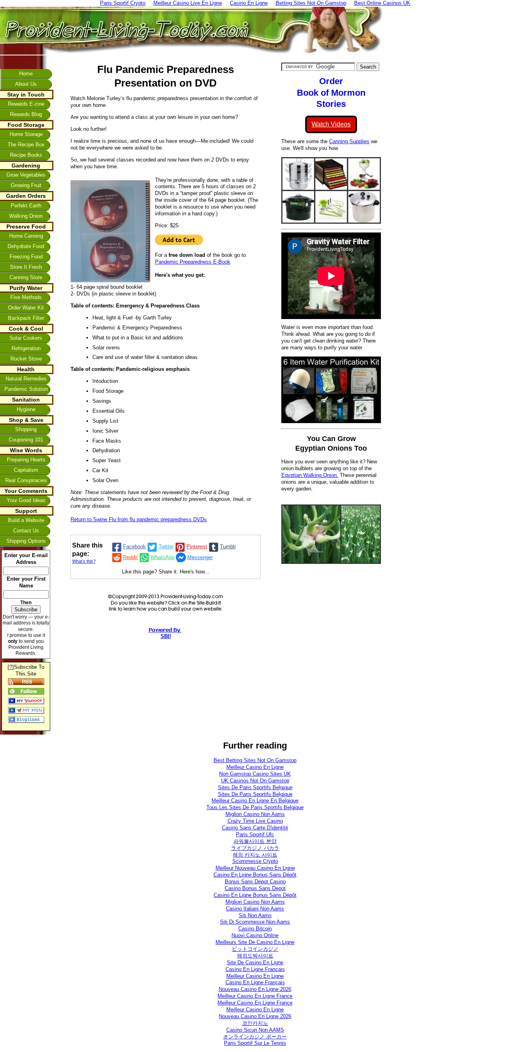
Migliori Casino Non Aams (255, 814)
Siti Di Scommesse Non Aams (255, 922)
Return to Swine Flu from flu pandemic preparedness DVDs (139, 519)
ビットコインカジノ (255, 949)
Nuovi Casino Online (255, 935)
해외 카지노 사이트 (255, 855)
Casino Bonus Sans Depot (255, 888)
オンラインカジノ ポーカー (255, 1037)
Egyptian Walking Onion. (309, 475)
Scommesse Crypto (255, 861)
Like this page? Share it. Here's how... (165, 572)
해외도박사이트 (255, 956)
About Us (26, 84)
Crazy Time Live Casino (255, 821)
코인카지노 (255, 1023)
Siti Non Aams (255, 915)
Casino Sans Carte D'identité (255, 828)
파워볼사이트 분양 (255, 841)
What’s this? (84, 561)
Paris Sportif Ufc (255, 834)
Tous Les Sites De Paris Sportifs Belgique (255, 807)
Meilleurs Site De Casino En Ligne (255, 942)
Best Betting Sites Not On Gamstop (255, 760)
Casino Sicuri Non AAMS (255, 1030)
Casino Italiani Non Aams (255, 909)
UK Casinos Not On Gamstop (255, 781)
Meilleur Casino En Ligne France (255, 996)
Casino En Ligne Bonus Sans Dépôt (255, 875)
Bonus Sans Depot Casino (255, 882)
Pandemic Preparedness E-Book (192, 262)
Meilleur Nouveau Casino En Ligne (255, 868)
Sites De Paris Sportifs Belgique (255, 787)
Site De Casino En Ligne (255, 962)
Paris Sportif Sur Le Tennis (255, 1043)
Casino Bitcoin (255, 929)
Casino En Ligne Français (255, 969)
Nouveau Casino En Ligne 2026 (255, 989)
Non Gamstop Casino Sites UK (255, 774)
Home (26, 74)
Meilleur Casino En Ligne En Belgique (255, 801)
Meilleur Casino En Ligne (255, 767)
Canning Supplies (349, 141)
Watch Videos (331, 124)
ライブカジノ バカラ (255, 848)
